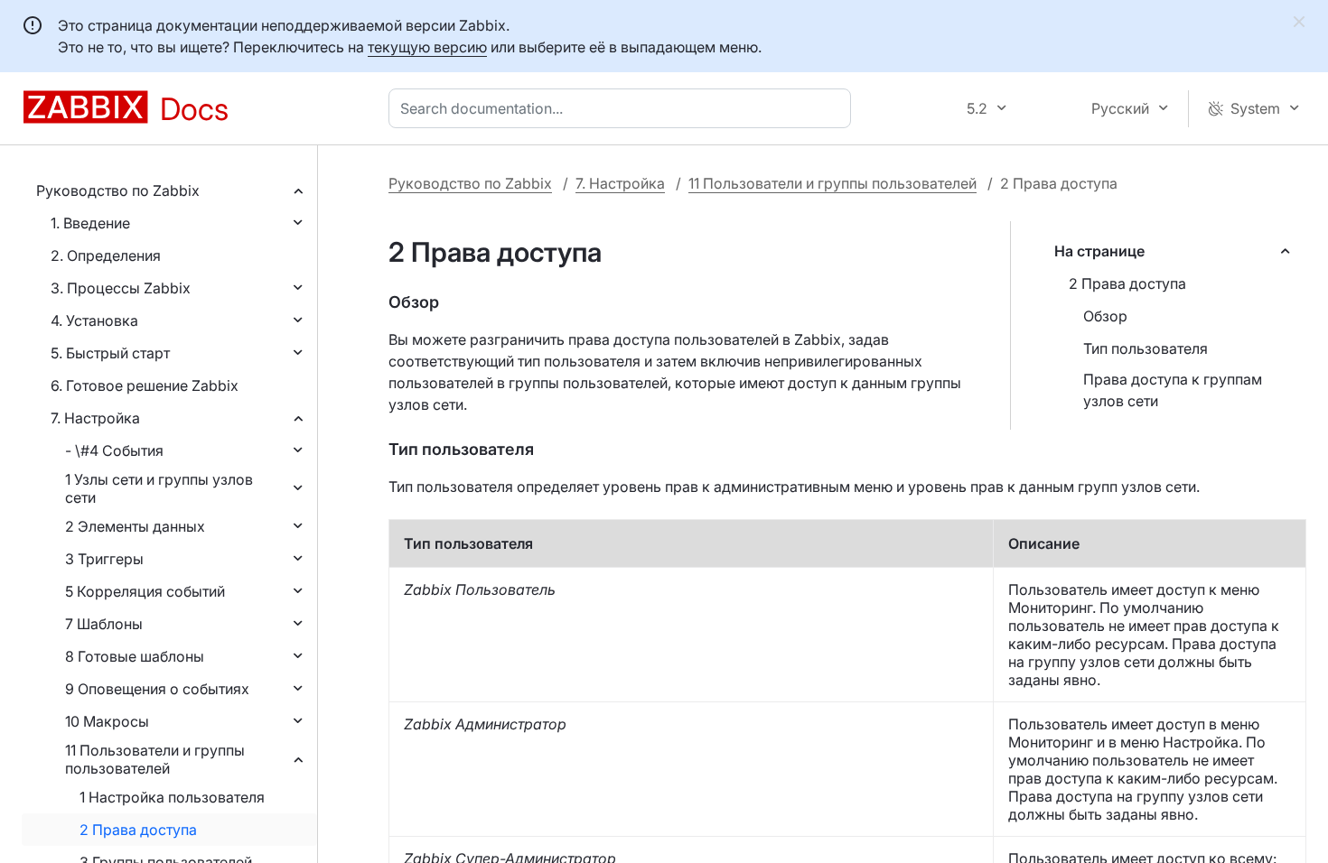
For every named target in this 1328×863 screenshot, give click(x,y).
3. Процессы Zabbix (121, 288)
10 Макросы (107, 721)
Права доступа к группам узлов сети (1172, 390)
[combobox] (623, 108)
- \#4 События (114, 450)
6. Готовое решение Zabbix (144, 385)
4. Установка (94, 320)
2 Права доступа (138, 830)
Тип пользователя (1145, 348)
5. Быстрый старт (110, 353)
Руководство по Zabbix (118, 190)
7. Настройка (95, 418)
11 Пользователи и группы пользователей (155, 759)
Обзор (1105, 316)
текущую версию (427, 47)
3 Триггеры (104, 559)
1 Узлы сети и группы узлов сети (159, 488)
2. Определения (106, 255)
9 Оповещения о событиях (157, 689)
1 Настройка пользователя (172, 797)
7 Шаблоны (104, 624)
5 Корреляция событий (145, 591)
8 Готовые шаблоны (134, 656)
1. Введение (90, 223)
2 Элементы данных (135, 526)
